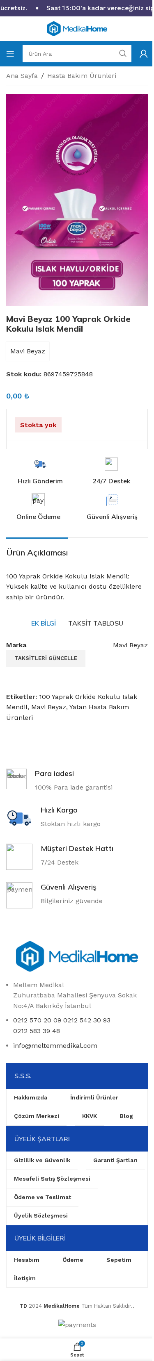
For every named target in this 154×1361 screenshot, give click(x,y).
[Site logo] (77, 28)
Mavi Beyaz (27, 351)
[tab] (43, 623)
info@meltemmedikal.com (55, 1045)
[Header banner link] (77, 8)
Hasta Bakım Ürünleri (81, 76)
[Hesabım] (144, 54)
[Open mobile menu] (10, 54)
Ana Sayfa (22, 76)
